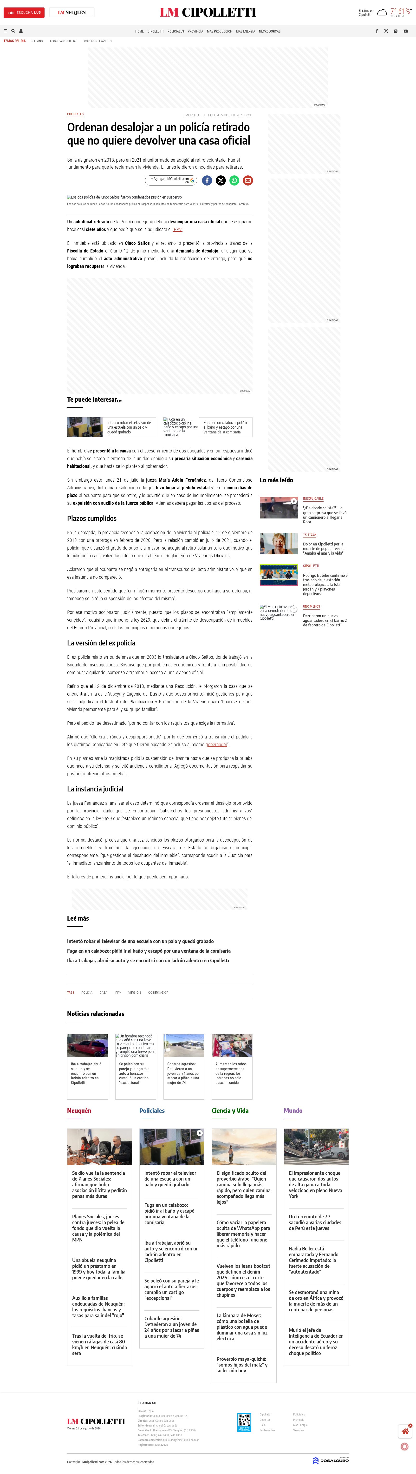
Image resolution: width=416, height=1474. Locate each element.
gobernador (216, 744)
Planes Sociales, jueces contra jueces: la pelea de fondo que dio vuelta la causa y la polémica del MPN (98, 1227)
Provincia (195, 31)
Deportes (265, 1419)
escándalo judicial (63, 41)
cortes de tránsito (98, 41)
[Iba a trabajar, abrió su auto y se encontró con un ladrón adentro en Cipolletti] (87, 1045)
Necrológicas (269, 31)
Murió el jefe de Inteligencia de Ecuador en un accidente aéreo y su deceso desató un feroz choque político (316, 1341)
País (262, 1425)
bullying (37, 41)
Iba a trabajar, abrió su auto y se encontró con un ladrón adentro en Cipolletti (148, 960)
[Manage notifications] (405, 1446)
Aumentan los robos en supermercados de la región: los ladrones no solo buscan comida (231, 1073)
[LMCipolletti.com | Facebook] (378, 31)
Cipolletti (156, 31)
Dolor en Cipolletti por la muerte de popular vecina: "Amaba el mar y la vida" (324, 549)
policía (213, 115)
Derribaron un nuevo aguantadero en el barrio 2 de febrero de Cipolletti (325, 620)
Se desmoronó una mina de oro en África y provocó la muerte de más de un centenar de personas (316, 1300)
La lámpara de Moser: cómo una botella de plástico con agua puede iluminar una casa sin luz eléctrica (242, 1326)
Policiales (176, 31)
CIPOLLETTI (311, 566)
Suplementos (267, 1430)
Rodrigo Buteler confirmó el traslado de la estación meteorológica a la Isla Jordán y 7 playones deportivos (326, 584)
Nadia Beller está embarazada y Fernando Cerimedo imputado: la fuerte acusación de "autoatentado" (313, 1260)
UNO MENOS (311, 606)
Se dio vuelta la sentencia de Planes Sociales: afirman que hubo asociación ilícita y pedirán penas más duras (99, 1184)
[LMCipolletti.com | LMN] (72, 12)
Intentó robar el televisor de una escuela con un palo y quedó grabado (129, 427)
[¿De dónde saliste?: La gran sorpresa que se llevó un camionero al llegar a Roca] (279, 507)
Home (139, 31)
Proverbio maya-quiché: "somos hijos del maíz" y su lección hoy (242, 1364)
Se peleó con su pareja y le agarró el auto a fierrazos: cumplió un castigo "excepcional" (134, 1073)
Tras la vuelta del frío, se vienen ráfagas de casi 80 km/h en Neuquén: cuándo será (99, 1344)
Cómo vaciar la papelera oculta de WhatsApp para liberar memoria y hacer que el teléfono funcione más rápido (243, 1233)
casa (103, 992)
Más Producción (219, 31)
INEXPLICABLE (313, 498)
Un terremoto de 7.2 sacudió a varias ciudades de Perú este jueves (315, 1222)
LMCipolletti (194, 115)
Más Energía (245, 31)
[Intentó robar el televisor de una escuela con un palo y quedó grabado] (172, 1147)
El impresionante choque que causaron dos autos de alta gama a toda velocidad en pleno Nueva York (315, 1184)
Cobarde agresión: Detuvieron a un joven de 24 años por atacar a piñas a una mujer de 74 (183, 1073)
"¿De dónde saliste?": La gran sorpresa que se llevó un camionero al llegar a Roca (324, 514)
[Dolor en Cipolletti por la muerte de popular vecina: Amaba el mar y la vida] (279, 543)
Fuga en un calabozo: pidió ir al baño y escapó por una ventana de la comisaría (225, 427)
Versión (134, 992)
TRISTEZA (309, 534)
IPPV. (177, 229)
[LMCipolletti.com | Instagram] (397, 31)
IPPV (118, 992)
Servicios (298, 1430)
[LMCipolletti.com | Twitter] (387, 31)
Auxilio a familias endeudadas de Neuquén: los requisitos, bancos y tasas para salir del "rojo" (98, 1306)
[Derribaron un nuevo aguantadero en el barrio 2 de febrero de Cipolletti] (279, 615)
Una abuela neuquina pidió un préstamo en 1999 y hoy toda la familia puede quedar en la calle (98, 1268)
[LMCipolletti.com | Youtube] (406, 31)
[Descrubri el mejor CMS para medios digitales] (331, 1464)
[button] (5, 31)
